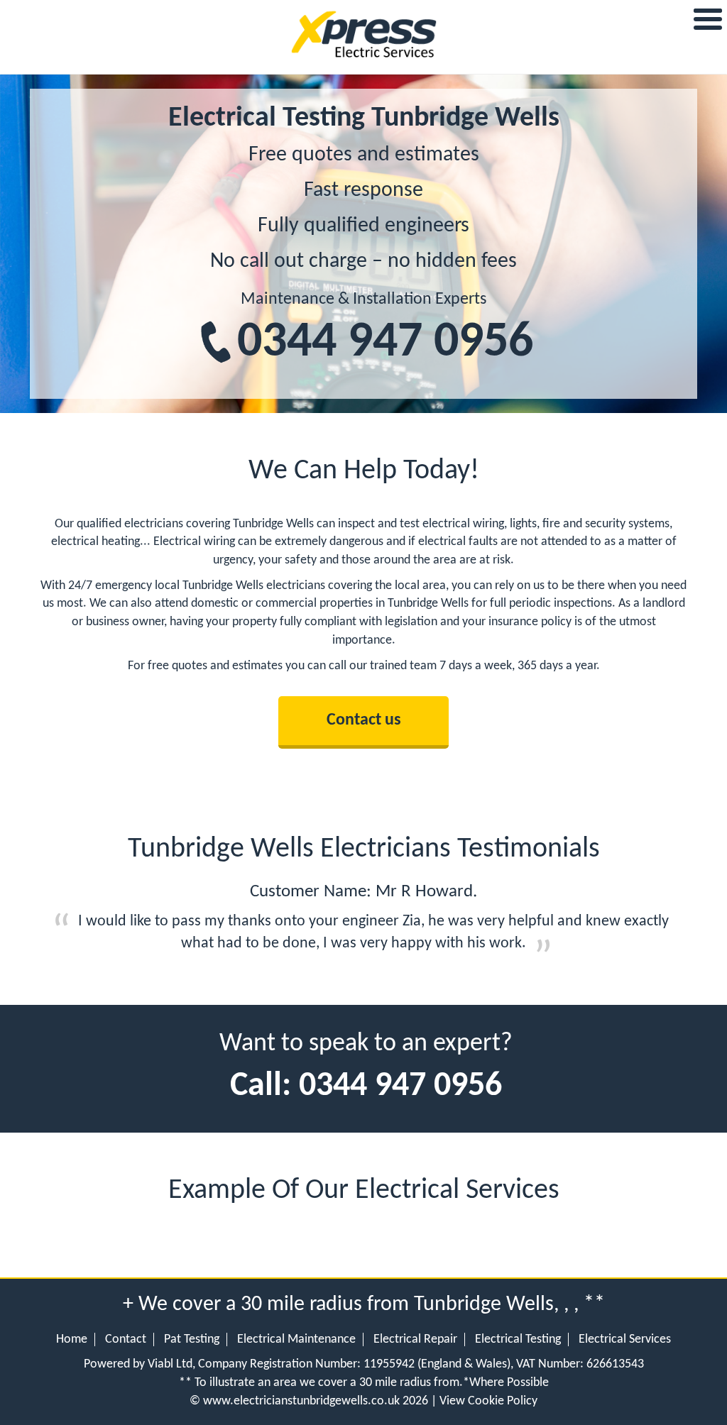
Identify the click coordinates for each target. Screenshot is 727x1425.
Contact (125, 1339)
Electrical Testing (518, 1339)
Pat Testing (191, 1339)
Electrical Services (625, 1339)
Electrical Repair (415, 1339)
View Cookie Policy (488, 1401)
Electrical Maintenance (296, 1339)
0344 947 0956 (385, 343)
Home (71, 1339)
